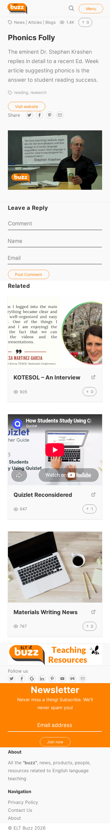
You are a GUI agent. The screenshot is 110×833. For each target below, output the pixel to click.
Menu (91, 8)
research (38, 92)
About (14, 818)
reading (21, 92)
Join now (55, 741)
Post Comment (28, 274)
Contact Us (20, 810)
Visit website (26, 106)
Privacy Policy (23, 802)
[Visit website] (93, 377)
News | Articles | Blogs (35, 22)
